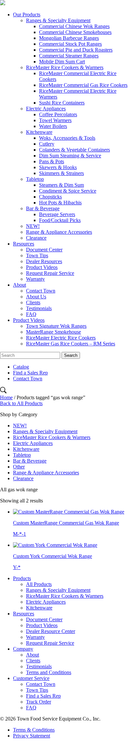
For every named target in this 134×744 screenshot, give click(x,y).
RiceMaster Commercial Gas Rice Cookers (83, 85)
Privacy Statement (31, 735)
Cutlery (46, 144)
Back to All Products (21, 403)
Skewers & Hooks (58, 167)
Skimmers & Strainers (61, 173)
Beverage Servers (57, 214)
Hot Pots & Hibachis (60, 202)
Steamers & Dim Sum (61, 185)
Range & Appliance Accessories (59, 232)
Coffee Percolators (58, 114)
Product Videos (42, 267)
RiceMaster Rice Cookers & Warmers (64, 67)
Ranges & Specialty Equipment (58, 20)
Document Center (44, 249)
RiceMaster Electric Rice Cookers (61, 337)
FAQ (31, 314)
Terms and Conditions (48, 672)
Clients (33, 302)
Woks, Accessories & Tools (67, 138)
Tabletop (35, 179)
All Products (39, 584)
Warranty (35, 279)
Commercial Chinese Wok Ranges (74, 26)
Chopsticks (50, 196)
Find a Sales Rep (30, 372)
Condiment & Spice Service (67, 191)
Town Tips (37, 255)
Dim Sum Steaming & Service (70, 155)
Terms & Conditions (34, 730)
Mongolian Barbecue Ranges (69, 38)
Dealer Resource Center (50, 631)
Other (19, 466)
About (19, 285)
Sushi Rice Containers (62, 102)
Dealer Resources (44, 261)
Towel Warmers (55, 120)
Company (23, 649)
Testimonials (39, 308)
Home (6, 397)
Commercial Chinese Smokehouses (75, 32)
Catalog (21, 367)
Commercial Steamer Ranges (69, 55)
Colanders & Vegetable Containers (74, 149)
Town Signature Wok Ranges (56, 326)
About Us (36, 296)
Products (22, 578)
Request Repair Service (50, 273)
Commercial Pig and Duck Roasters (76, 50)
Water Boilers (53, 126)
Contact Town (40, 290)
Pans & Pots (51, 161)
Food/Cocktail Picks (60, 220)
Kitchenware (39, 132)
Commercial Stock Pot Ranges (70, 44)
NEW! (33, 226)
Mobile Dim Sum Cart (62, 61)
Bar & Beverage (43, 208)
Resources (23, 243)
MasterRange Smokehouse (53, 332)
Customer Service (31, 678)
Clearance (36, 238)
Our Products (26, 14)
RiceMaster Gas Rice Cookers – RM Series (70, 343)
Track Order (38, 701)
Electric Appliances (46, 108)
